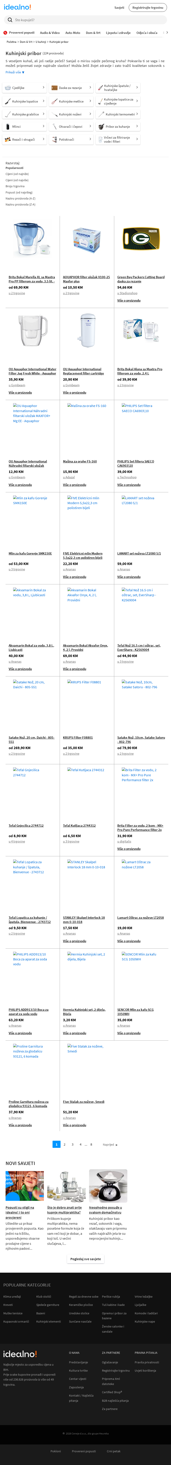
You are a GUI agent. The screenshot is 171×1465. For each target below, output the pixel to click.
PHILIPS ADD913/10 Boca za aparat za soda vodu (29, 1011)
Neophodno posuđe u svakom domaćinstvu (105, 1209)
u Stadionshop (127, 293)
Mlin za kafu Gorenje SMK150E (30, 553)
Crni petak (113, 1451)
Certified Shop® (112, 1392)
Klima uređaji (12, 1296)
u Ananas (69, 569)
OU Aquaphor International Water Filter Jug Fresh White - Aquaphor (32, 371)
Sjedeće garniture (47, 1305)
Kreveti (8, 1305)
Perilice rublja (111, 1296)
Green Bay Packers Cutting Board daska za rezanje (141, 279)
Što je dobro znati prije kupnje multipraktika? (64, 1209)
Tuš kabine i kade (113, 1305)
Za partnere (110, 1409)
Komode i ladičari (146, 1313)
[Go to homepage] (17, 7)
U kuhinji (41, 42)
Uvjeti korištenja (145, 1371)
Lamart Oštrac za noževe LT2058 (140, 917)
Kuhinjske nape (145, 1321)
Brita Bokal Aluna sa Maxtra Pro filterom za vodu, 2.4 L (139, 371)
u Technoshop (126, 477)
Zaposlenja (76, 1387)
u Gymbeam (17, 385)
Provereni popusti (84, 1451)
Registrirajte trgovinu (147, 7)
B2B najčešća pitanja (115, 1401)
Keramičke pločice (81, 1305)
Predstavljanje (78, 1362)
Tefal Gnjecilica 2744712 (26, 825)
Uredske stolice (79, 1313)
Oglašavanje (110, 1362)
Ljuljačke (140, 1305)
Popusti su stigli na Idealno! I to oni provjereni (20, 1212)
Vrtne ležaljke (144, 1296)
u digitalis (124, 841)
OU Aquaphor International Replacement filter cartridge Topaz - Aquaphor (83, 373)
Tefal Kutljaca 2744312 (79, 825)
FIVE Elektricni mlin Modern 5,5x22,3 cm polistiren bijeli (82, 555)
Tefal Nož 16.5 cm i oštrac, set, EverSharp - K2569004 (139, 647)
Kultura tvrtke (78, 1371)
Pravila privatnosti (147, 1362)
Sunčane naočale (80, 1321)
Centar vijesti (77, 1379)
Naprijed (108, 1144)
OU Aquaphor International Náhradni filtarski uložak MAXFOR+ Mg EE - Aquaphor (28, 465)
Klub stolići (43, 1296)
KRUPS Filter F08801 (78, 737)
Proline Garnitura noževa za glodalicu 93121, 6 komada (29, 1103)
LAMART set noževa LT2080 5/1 (139, 553)
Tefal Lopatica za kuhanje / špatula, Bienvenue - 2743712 (30, 919)
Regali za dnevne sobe (83, 1296)
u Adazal (69, 477)
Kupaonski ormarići (16, 1321)
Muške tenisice (12, 1313)
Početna (11, 42)
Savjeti (119, 7)
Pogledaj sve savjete (85, 1259)
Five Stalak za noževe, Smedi (83, 1101)
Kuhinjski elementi (48, 1321)
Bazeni (40, 1313)
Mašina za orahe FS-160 (80, 461)
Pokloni (56, 1451)
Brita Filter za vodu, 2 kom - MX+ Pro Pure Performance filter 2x (140, 827)
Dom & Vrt (26, 42)
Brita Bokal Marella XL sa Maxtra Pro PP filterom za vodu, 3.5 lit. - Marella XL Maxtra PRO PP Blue (32, 281)
